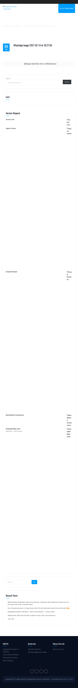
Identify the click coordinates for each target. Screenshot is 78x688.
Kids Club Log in (58, 649)
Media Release (8, 661)
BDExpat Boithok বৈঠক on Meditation (40, 64)
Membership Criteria (10, 658)
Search (8, 78)
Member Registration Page (37, 652)
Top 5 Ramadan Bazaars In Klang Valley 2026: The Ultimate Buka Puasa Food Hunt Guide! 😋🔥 (39, 608)
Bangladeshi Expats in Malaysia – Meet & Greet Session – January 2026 (31, 612)
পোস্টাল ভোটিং (11, 619)
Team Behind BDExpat (10, 655)
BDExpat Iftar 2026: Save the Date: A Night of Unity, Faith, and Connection (31, 615)
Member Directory (34, 649)
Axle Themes (68, 679)
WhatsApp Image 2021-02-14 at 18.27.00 (32, 45)
